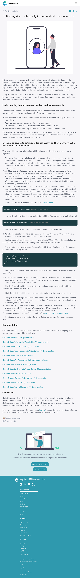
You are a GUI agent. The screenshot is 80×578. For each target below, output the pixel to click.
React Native (24, 499)
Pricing (22, 546)
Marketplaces (24, 522)
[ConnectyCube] (17, 480)
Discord (22, 564)
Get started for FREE (40, 464)
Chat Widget (24, 493)
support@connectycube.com (28, 561)
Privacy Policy (24, 574)
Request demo (40, 469)
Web (21, 501)
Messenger (23, 548)
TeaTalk (22, 551)
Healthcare (23, 525)
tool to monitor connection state (56, 313)
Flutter (22, 496)
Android (22, 512)
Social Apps (23, 527)
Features (22, 543)
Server (21, 514)
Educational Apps (25, 535)
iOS (21, 509)
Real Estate (23, 533)
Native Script (24, 506)
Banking (22, 530)
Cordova (22, 504)
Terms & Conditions (26, 572)
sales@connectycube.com (28, 559)
